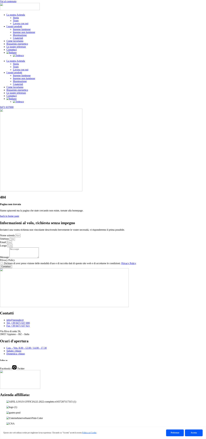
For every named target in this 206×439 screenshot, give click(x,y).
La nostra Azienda (15, 14)
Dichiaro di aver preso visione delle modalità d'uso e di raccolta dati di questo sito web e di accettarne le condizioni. (70, 263)
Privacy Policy (7, 260)
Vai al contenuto (8, 1)
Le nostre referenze (16, 46)
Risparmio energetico (17, 43)
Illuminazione (20, 35)
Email (3, 242)
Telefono (5, 238)
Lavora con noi (20, 23)
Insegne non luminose (24, 32)
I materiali (18, 38)
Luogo (3, 245)
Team (16, 20)
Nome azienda (7, 235)
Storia (16, 17)
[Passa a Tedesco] (18, 55)
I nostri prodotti (14, 26)
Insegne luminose (22, 29)
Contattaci (11, 49)
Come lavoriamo (14, 41)
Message (4, 257)
